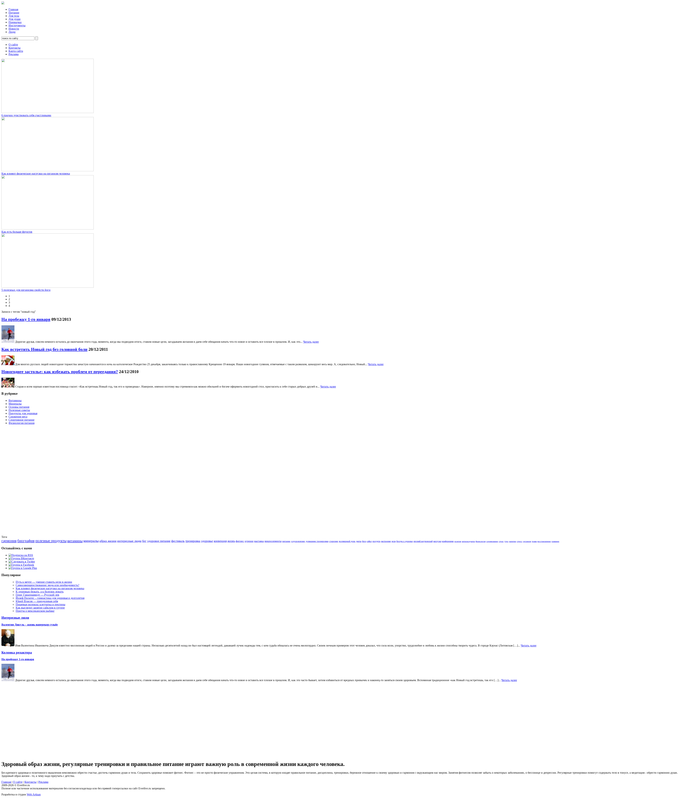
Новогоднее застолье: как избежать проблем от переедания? (59, 371)
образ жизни (107, 541)
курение (249, 541)
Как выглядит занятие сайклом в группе (40, 607)
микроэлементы (273, 541)
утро (506, 541)
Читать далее (311, 341)
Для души (15, 19)
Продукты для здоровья (23, 413)
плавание (555, 541)
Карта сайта (16, 51)
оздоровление (298, 541)
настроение (386, 541)
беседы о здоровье (404, 541)
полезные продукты (51, 541)
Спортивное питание (21, 419)
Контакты (15, 47)
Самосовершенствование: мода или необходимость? (47, 585)
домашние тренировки (317, 541)
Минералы (15, 403)
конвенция (220, 541)
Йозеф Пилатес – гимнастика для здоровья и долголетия (50, 598)
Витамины (15, 400)
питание (286, 541)
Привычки (15, 22)
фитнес (240, 541)
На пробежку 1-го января (25, 319)
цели (394, 541)
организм (527, 541)
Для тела (14, 15)
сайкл (369, 541)
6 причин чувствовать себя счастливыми (26, 115)
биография (26, 541)
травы (534, 541)
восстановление (544, 541)
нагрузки (437, 541)
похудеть (376, 541)
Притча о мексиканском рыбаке (35, 610)
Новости (14, 28)
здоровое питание (159, 541)
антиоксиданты (468, 541)
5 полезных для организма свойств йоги (25, 289)
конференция (448, 541)
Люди (12, 31)
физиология (481, 541)
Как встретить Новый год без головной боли (44, 349)
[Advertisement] (15, 481)
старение (333, 541)
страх (501, 541)
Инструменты (17, 25)
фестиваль (178, 541)
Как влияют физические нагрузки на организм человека (35, 173)
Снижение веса (18, 416)
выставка (259, 541)
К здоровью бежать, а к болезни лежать (40, 591)
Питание (14, 12)
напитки (512, 541)
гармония (9, 541)
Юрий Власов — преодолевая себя (37, 601)
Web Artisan (34, 794)
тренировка (192, 541)
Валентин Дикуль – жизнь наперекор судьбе (29, 624)
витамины (75, 541)
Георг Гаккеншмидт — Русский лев (37, 594)
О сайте (13, 44)
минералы (91, 541)
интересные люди (129, 541)
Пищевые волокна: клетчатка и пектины (40, 604)
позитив (457, 541)
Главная (13, 9)
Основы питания (19, 406)
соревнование (492, 541)
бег (144, 541)
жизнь (231, 541)
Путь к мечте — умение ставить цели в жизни (44, 581)
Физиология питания (21, 423)
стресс (519, 541)
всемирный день (347, 541)
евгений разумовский (423, 541)
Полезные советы (19, 410)
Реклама (14, 54)
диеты (358, 541)
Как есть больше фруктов (16, 231)
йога (364, 541)
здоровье (207, 541)
